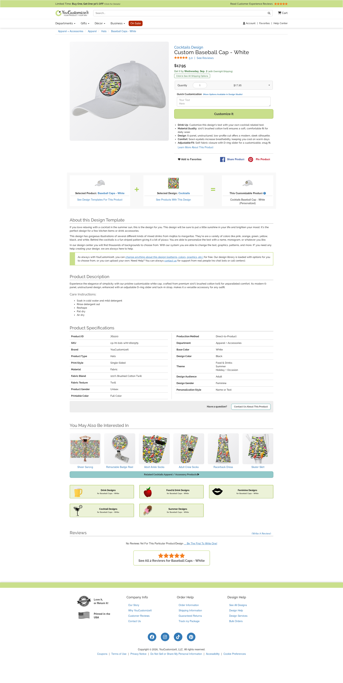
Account (250, 23)
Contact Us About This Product (251, 406)
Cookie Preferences (234, 653)
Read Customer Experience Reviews (251, 3)
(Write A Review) (261, 533)
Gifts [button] (84, 23)
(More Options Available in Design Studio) (222, 94)
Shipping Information (190, 610)
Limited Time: (87, 3)
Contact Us (134, 621)
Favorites (264, 23)
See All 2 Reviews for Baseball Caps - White (171, 560)
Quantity (182, 85)
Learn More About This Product (195, 147)
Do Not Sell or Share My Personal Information (176, 653)
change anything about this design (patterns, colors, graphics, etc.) (164, 257)
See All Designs (238, 605)
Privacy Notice (138, 653)
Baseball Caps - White (111, 193)
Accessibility (213, 653)
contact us (170, 260)
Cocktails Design (188, 47)
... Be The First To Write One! (200, 543)
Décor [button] (99, 23)
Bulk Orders (236, 621)
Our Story (133, 605)
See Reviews (201, 58)
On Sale (135, 23)
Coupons (102, 653)
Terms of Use (118, 653)
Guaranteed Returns (190, 615)
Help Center (281, 23)
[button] (281, 13)
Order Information (189, 605)
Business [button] (117, 23)
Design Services (238, 615)
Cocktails (184, 193)
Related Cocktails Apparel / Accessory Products (170, 474)
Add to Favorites (191, 159)
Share (235, 159)
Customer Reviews (139, 615)
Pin (262, 159)
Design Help (236, 610)
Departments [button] (64, 23)
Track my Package (189, 621)
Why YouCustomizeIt (140, 610)
